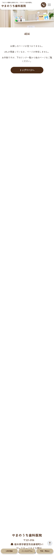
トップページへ (27, 70)
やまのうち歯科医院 (13, 6)
